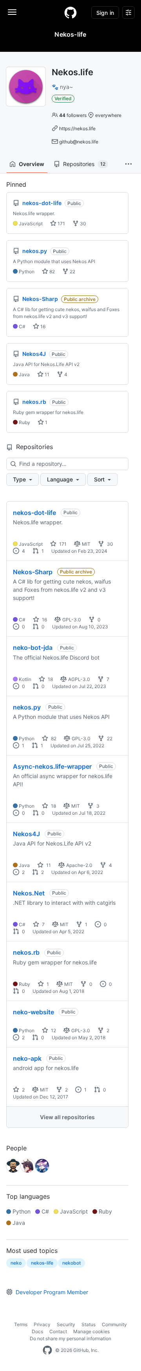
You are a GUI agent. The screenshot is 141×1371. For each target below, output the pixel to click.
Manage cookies (91, 1331)
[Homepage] (70, 12)
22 (72, 271)
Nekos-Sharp (32, 572)
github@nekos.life (78, 142)
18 (50, 679)
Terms (20, 1324)
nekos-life (42, 1263)
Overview (31, 164)
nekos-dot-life (34, 513)
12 (53, 1030)
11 (46, 374)
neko (16, 1263)
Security (66, 1324)
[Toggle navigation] (12, 12)
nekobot (71, 1263)
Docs (37, 1331)
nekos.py (27, 707)
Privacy (42, 1324)
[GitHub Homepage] (47, 1350)
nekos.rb (26, 952)
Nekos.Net (29, 893)
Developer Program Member (52, 1292)
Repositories (84, 164)
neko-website (33, 1012)
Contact (58, 1331)
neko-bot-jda (32, 647)
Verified (63, 98)
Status (88, 1324)
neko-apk (27, 1058)
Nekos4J (26, 834)
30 (82, 223)
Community (114, 1324)
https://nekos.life (77, 128)
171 (60, 223)
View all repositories (67, 1117)
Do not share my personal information (70, 1338)
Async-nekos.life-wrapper (52, 766)
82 (51, 271)
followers (73, 115)
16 (42, 326)
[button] (128, 164)
